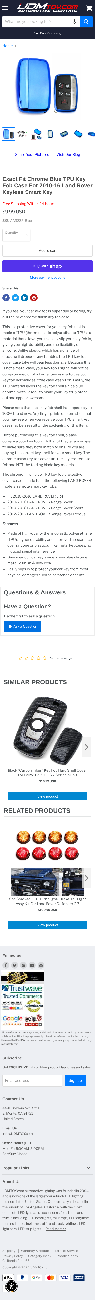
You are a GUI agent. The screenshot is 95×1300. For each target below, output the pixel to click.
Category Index (39, 1256)
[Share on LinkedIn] (24, 297)
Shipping (9, 1251)
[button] (74, 21)
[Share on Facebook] (6, 297)
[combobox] (41, 21)
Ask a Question (25, 626)
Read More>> (56, 1229)
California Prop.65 (16, 1261)
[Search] (86, 21)
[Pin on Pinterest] (34, 297)
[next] (86, 747)
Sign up (75, 1080)
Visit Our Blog (68, 154)
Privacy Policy (12, 1256)
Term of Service (66, 1251)
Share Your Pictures (32, 154)
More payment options (47, 277)
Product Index (67, 1256)
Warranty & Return (35, 1251)
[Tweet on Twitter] (15, 297)
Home (7, 46)
